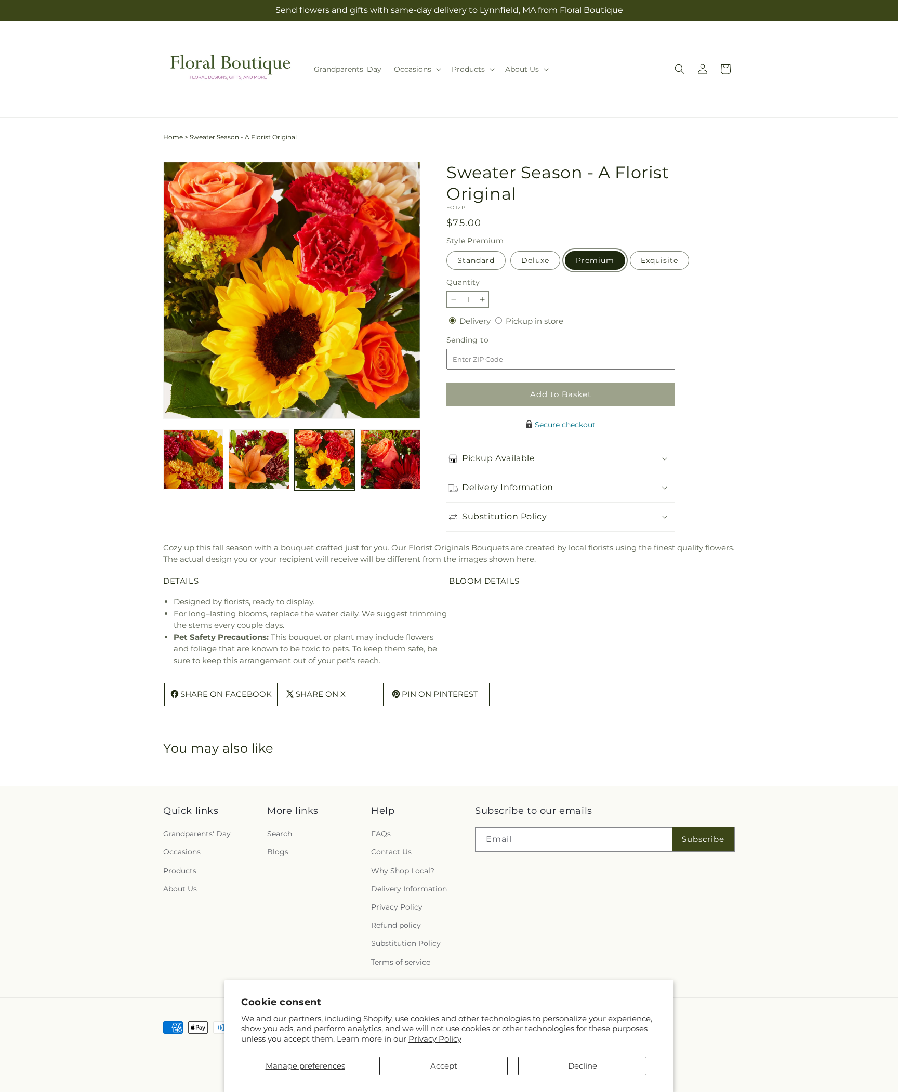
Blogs (277, 852)
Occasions (182, 852)
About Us (180, 888)
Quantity (463, 282)
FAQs (381, 833)
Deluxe (535, 260)
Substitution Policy (406, 943)
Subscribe (703, 839)
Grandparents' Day (197, 833)
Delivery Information (409, 888)
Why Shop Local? (402, 870)
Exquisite (659, 260)
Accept (443, 1066)
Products (179, 870)
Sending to (483, 340)
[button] (416, 69)
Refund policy (396, 925)
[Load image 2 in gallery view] (259, 459)
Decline (582, 1066)
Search (279, 833)
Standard (476, 260)
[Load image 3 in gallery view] (325, 459)
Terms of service (400, 962)
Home (173, 137)
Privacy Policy (434, 1039)
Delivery (476, 321)
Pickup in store (534, 321)
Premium (595, 260)
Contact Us (391, 852)
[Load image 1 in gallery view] (193, 459)
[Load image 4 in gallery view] (390, 459)
